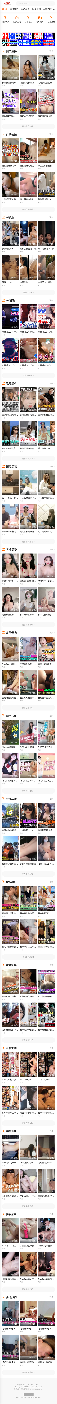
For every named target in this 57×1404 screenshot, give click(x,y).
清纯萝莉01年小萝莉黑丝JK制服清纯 (18, 116)
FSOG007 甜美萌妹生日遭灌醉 (15, 781)
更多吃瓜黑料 (27, 458)
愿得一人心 (7, 282)
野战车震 (11, 798)
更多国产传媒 (27, 791)
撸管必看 (11, 1214)
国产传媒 (11, 715)
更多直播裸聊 (27, 625)
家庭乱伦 (11, 965)
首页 (4, 8)
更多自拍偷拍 (27, 209)
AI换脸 (10, 217)
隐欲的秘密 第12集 (28, 249)
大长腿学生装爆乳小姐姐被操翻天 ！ (18, 1196)
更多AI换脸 (27, 292)
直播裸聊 (11, 549)
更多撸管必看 (27, 1289)
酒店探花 (11, 466)
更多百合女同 (27, 1123)
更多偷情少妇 (27, 1372)
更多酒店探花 (27, 542)
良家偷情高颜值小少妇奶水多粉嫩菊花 (37, 1362)
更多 (51, 51)
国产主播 (25, 9)
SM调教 (10, 881)
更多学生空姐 (27, 1206)
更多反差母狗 (27, 708)
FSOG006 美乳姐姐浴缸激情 (32, 781)
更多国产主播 (27, 126)
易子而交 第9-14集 (46, 249)
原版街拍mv (7, 249)
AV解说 (10, 300)
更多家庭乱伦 (27, 1040)
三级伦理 (47, 9)
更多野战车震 (27, 874)
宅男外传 (24, 282)
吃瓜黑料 (11, 383)
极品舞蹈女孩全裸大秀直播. (32, 614)
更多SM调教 (28, 957)
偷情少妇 (11, 1297)
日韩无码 (14, 9)
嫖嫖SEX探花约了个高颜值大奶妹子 (18, 531)
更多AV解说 (27, 375)
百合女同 (11, 1048)
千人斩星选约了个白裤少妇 (32, 498)
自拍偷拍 (36, 9)
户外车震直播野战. (28, 864)
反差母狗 (11, 632)
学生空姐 (11, 1131)
